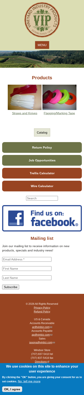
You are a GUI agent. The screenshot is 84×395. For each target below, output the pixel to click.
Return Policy (42, 147)
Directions (42, 361)
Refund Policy (42, 311)
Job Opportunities (42, 160)
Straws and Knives (24, 113)
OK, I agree (12, 389)
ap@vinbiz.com (42, 334)
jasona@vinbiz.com (42, 342)
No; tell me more (29, 381)
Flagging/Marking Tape (59, 113)
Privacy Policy (42, 307)
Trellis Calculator (42, 173)
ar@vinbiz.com (42, 327)
